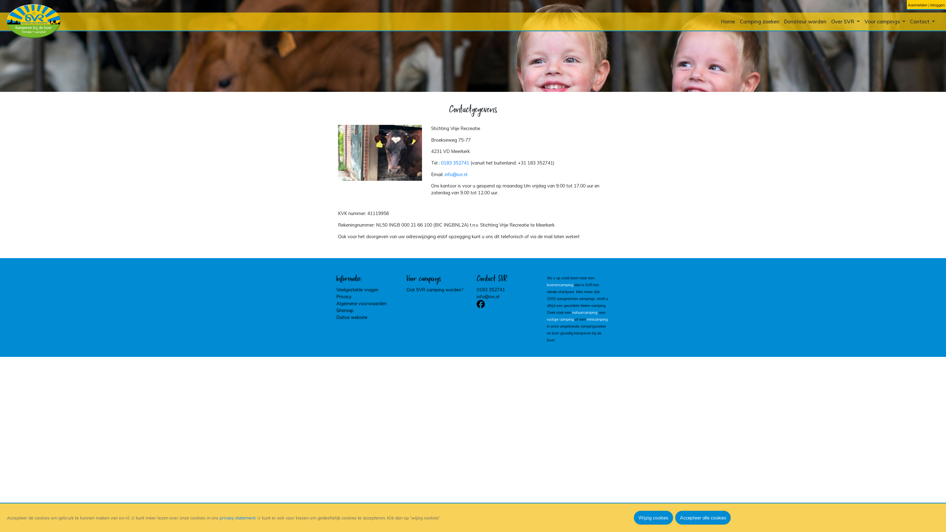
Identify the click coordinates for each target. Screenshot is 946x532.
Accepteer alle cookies (703, 518)
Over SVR (843, 21)
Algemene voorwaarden (361, 303)
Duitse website (351, 317)
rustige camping (560, 319)
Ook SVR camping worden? (434, 290)
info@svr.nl (456, 174)
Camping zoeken (759, 21)
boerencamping (560, 285)
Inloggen (937, 5)
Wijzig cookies (653, 518)
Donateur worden (805, 21)
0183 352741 (455, 163)
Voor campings (882, 21)
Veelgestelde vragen (357, 290)
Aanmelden (917, 5)
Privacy (344, 296)
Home (728, 21)
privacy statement (237, 517)
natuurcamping (584, 312)
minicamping (597, 319)
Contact (920, 21)
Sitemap (345, 310)
